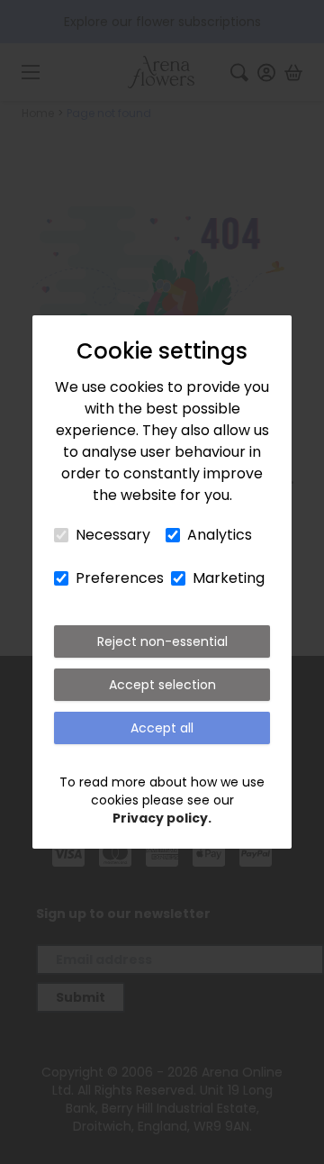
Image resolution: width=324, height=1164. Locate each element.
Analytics (219, 534)
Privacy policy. (162, 818)
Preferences (120, 578)
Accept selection (162, 685)
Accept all (162, 728)
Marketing (229, 578)
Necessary (113, 534)
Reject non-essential (162, 641)
